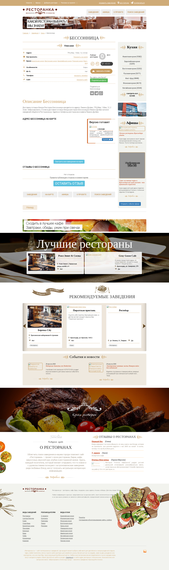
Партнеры (44, 521)
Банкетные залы (28, 526)
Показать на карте (80, 57)
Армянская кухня (66, 533)
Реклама (44, 526)
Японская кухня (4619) (132, 83)
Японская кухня (66, 521)
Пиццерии (26, 528)
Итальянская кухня (67, 518)
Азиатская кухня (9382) (132, 57)
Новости (29, 3)
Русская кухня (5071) (132, 73)
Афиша (38, 3)
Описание (69, 45)
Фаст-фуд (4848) (132, 78)
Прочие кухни (65, 541)
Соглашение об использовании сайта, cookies (95, 520)
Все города (124, 3)
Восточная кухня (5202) (132, 69)
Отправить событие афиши (130, 204)
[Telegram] (96, 93)
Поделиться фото (99, 80)
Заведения (93, 12)
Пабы (24, 536)
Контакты (44, 518)
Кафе (24, 521)
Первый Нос (97, 441)
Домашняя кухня (66, 528)
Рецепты (82, 517)
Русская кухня (77, 61)
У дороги (96, 453)
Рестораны (26, 516)
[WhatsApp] (101, 93)
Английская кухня (66, 536)
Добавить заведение (107, 3)
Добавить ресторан (51, 3)
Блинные (26, 531)
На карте (49, 195)
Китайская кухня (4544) (132, 88)
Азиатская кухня (38, 61)
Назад (30, 207)
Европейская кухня (65, 61)
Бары (24, 533)
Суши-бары (26, 523)
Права (43, 523)
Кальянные (27, 538)
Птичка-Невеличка (100, 460)
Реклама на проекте (68, 3)
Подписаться (139, 3)
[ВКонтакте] (92, 93)
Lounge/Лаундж (28, 518)
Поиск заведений (135, 12)
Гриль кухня (64, 526)
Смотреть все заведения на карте (69, 162)
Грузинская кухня (66, 538)
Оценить (106, 139)
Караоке (26, 541)
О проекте (118, 12)
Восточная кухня (51, 61)
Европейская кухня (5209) (132, 62)
